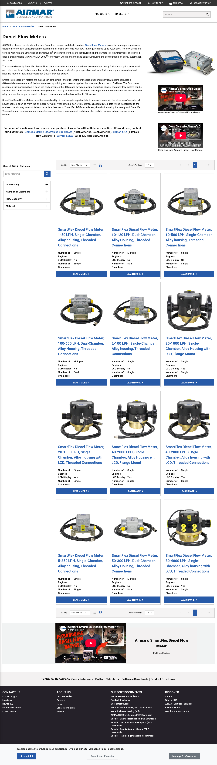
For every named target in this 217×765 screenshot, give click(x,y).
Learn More (80, 274)
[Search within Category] (47, 174)
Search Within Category (16, 166)
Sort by (64, 165)
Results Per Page (135, 165)
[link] (180, 164)
